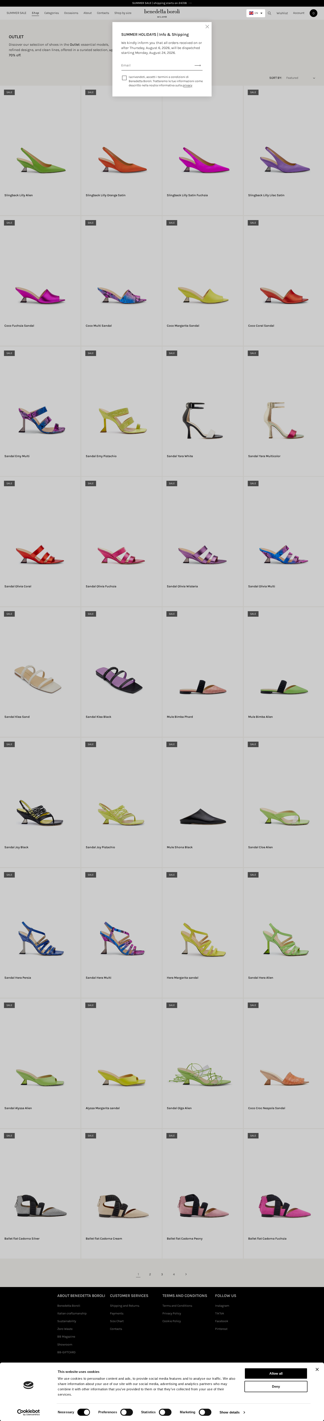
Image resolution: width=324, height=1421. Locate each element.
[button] (35, 13)
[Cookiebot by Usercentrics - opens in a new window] (28, 1412)
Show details (230, 1412)
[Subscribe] (198, 65)
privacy (187, 85)
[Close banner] (317, 1369)
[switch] (126, 1412)
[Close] (207, 26)
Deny (276, 1386)
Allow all (276, 1373)
